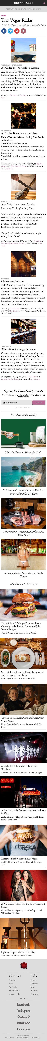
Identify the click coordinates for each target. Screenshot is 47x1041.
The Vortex (13, 95)
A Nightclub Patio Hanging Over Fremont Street (23, 905)
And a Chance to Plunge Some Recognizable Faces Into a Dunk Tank (22, 818)
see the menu (35, 379)
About (33, 980)
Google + (23, 1029)
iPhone (33, 990)
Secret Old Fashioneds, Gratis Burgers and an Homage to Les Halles (22, 673)
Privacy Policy (35, 1037)
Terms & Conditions (23, 1037)
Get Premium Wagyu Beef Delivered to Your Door (23, 533)
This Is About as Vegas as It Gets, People (18, 633)
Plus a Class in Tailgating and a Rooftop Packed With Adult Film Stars (21, 912)
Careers (33, 983)
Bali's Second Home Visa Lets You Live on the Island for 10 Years (23, 492)
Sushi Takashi (14, 309)
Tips (11, 983)
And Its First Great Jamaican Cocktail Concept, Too (21, 863)
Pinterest (23, 1017)
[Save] (23, 31)
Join (32, 987)
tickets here (9, 168)
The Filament (33, 376)
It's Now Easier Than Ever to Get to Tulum (23, 574)
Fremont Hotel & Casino (9, 379)
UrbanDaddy (23, 3)
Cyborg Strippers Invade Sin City (18, 952)
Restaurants (11, 9)
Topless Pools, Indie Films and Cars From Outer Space (22, 719)
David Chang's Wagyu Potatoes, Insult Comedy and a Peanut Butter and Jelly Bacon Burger (21, 626)
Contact (12, 980)
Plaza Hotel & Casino (18, 166)
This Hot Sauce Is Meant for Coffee (23, 452)
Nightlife (22, 9)
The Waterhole (14, 311)
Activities (31, 9)
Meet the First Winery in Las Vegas (19, 859)
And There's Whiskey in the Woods (16, 955)
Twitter (23, 1023)
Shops (38, 9)
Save (17, 31)
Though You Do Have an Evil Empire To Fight (21, 772)
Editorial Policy (9, 1037)
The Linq (22, 95)
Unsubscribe (14, 994)
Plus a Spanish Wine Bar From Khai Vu (18, 678)
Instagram (23, 1011)
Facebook (23, 1005)
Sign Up (39, 402)
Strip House (38, 241)
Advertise (13, 987)
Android (34, 994)
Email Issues (14, 990)
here (2, 97)
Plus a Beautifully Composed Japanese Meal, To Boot (21, 725)
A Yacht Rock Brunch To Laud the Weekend (19, 767)
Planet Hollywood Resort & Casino (13, 243)
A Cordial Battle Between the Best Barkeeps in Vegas (23, 811)
